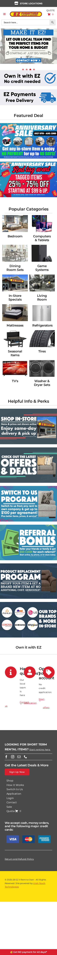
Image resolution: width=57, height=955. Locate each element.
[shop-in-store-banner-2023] (28, 409)
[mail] (19, 756)
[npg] (28, 564)
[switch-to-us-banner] (28, 487)
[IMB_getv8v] (28, 162)
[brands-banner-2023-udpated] (28, 603)
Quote (50, 10)
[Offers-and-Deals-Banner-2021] (28, 448)
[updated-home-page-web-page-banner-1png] (28, 71)
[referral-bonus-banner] (28, 525)
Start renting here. (39, 749)
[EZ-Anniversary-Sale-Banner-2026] (28, 124)
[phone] (25, 756)
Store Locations (31, 3)
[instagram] (12, 756)
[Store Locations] (16, 3)
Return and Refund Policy (19, 859)
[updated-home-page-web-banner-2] (28, 90)
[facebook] (6, 756)
